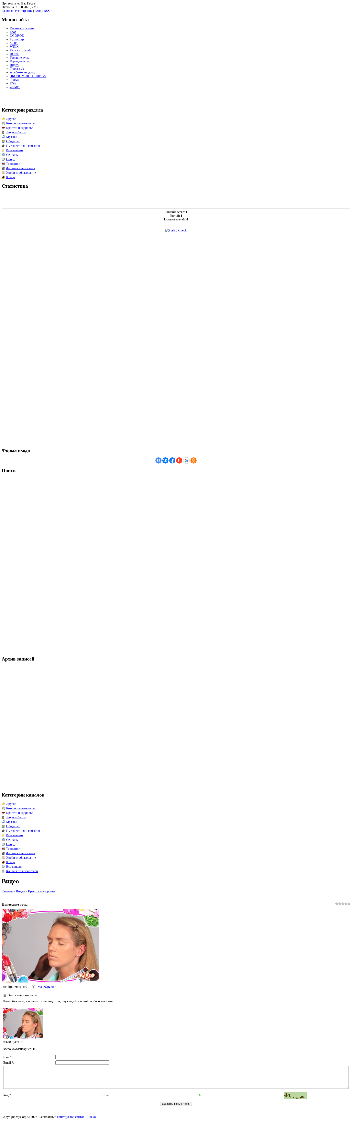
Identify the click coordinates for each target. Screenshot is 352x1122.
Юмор (10, 177)
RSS (47, 10)
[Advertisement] (176, 297)
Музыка (11, 136)
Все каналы (14, 866)
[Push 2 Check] (176, 230)
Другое (11, 119)
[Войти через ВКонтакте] (165, 460)
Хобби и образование (21, 172)
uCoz (92, 1117)
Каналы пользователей (22, 871)
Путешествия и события (23, 145)
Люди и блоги (16, 132)
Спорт (10, 159)
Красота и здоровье (19, 127)
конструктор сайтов (71, 1117)
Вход (38, 10)
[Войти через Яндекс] (179, 460)
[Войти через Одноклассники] (193, 460)
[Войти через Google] (186, 460)
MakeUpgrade (46, 986)
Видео (20, 891)
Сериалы (12, 154)
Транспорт (13, 163)
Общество (13, 141)
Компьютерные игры (20, 123)
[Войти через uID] (158, 460)
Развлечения (14, 150)
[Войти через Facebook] (172, 460)
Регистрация (23, 10)
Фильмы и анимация (20, 168)
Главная (7, 10)
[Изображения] (23, 1023)
